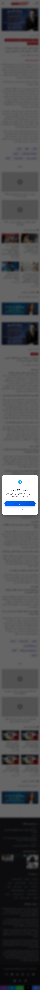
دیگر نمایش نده (20, 509)
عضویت (20, 503)
